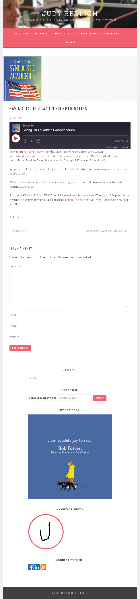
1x (32, 141)
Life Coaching (89, 33)
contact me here (75, 199)
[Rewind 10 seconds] (25, 141)
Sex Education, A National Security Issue (106, 231)
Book (58, 33)
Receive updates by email (42, 397)
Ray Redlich (112, 33)
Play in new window (39, 151)
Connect (70, 42)
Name (13, 314)
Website (14, 337)
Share (124, 147)
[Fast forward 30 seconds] (39, 141)
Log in (84, 593)
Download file (17, 151)
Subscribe (111, 147)
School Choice (20, 231)
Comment (15, 268)
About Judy (21, 33)
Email (13, 326)
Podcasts (41, 33)
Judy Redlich (70, 13)
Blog (71, 33)
